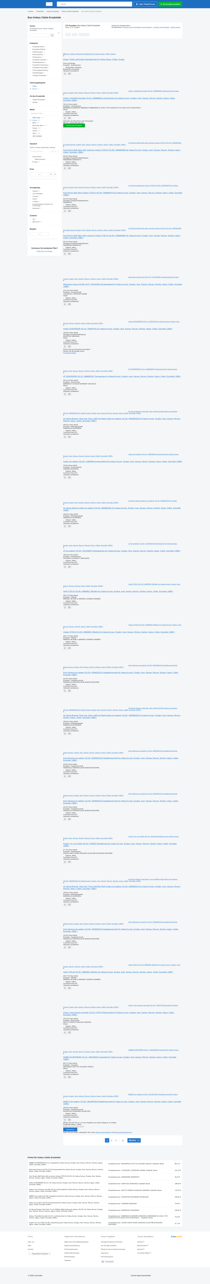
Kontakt (30, 1249)
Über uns (31, 1242)
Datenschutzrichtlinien (103, 1132)
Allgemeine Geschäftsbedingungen (76, 1242)
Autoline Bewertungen (72, 1253)
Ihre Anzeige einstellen (74, 125)
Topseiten (67, 1260)
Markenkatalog (69, 1257)
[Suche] (59, 4)
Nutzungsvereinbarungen (123, 1132)
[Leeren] (59, 33)
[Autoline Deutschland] (35, 4)
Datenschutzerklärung (72, 1245)
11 (123, 1141)
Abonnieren (70, 1129)
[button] (65, 74)
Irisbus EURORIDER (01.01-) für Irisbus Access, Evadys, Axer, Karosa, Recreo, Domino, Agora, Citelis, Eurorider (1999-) (64, 1183)
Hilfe (29, 1245)
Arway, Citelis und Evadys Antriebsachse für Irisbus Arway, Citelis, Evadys (94, 59)
